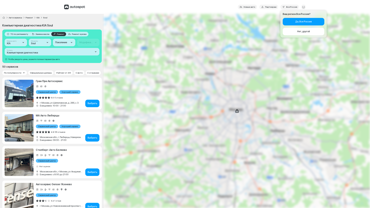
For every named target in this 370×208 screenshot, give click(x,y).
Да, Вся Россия (303, 21)
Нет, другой (303, 31)
